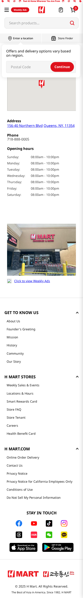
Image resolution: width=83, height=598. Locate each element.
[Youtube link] (34, 523)
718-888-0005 (18, 139)
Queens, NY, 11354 (41, 125)
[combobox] (41, 23)
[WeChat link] (49, 535)
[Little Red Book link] (34, 535)
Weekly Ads (20, 9)
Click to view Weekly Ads (32, 281)
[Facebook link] (19, 523)
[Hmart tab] (23, 574)
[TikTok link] (49, 523)
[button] (6, 9)
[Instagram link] (64, 523)
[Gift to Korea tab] (59, 574)
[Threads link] (19, 535)
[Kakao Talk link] (64, 535)
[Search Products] (72, 23)
